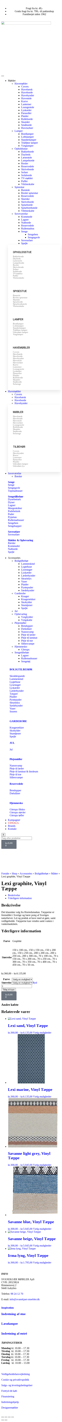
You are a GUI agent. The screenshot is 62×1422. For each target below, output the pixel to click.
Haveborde (27, 92)
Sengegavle (34, 237)
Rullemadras (27, 228)
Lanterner (26, 104)
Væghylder (27, 617)
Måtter (54, 873)
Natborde (26, 222)
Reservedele (27, 166)
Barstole (25, 190)
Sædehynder (27, 590)
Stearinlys (26, 578)
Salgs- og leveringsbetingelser (16, 1385)
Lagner (25, 219)
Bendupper (27, 625)
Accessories (26, 873)
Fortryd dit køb (9, 1390)
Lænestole (26, 157)
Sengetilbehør (15, 496)
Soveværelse (21, 213)
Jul (16, 611)
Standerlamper (28, 139)
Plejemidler (20, 623)
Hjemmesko (21, 646)
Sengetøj (25, 661)
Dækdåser (26, 628)
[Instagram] (14, 853)
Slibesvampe (27, 643)
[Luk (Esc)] (12, 1417)
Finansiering (7, 1396)
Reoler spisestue (29, 193)
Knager (25, 596)
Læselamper (9, 1323)
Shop (14, 873)
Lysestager (26, 569)
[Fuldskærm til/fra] (6, 1417)
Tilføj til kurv (9, 989)
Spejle (24, 243)
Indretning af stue (13, 1314)
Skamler (25, 122)
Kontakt (12, 828)
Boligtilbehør (21, 560)
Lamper (19, 130)
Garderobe (20, 593)
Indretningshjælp (10, 1402)
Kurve (24, 101)
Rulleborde (27, 119)
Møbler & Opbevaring (20, 540)
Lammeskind (28, 563)
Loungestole (27, 107)
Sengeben (33, 234)
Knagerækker (28, 599)
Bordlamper (27, 133)
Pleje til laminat (29, 637)
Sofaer (24, 172)
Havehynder (27, 95)
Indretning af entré (14, 1333)
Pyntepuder (27, 587)
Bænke (18, 476)
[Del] (9, 1417)
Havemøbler (21, 83)
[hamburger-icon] (2, 75)
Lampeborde (27, 160)
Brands (11, 825)
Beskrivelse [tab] (14, 895)
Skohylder (26, 602)
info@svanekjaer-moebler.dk (25, 1299)
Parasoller (26, 113)
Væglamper (27, 145)
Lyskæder (26, 110)
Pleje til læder (28, 634)
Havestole (26, 98)
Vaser (24, 581)
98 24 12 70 (17, 1293)
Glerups (25, 649)
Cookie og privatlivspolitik (15, 1379)
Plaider (24, 116)
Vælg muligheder (42, 1032)
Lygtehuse (26, 566)
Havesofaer (27, 128)
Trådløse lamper (29, 142)
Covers (25, 86)
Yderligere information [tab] (20, 898)
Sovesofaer (27, 240)
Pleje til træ (27, 640)
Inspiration (7, 1307)
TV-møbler (27, 178)
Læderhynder (28, 575)
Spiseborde (27, 204)
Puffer (24, 181)
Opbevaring (21, 614)
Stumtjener (26, 605)
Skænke (25, 199)
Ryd (35, 982)
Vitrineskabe (27, 184)
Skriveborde (27, 169)
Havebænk (27, 89)
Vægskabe (26, 620)
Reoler (24, 163)
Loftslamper (27, 136)
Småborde (26, 125)
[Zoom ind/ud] (2, 1417)
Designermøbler (9, 1407)
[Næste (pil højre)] (6, 1420)
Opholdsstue (21, 148)
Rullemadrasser (29, 658)
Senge (24, 231)
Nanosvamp (27, 631)
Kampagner (14, 820)
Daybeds (25, 154)
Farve (6, 979)
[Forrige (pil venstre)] (2, 1420)
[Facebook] (5, 853)
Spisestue (19, 187)
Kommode (26, 216)
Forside (5, 873)
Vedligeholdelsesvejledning (15, 1374)
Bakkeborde (27, 151)
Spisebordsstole (29, 207)
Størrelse (6, 982)
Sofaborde (26, 175)
